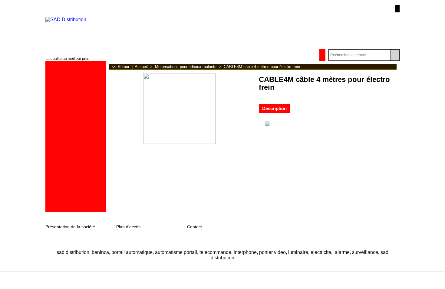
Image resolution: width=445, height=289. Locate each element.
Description (274, 108)
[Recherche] (395, 55)
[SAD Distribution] (93, 28)
